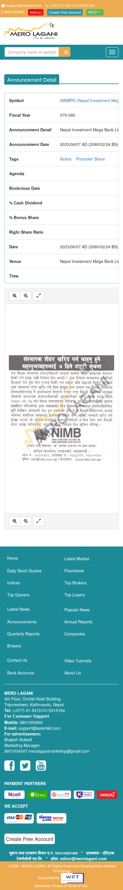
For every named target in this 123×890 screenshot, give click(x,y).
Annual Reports (78, 621)
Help (93, 12)
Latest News (18, 609)
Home (12, 558)
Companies (74, 634)
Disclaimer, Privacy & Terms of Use (61, 885)
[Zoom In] (14, 296)
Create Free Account (65, 12)
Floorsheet (74, 570)
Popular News (77, 609)
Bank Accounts (20, 673)
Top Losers (74, 595)
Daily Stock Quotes (24, 570)
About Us (72, 673)
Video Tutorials (77, 660)
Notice (66, 159)
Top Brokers (75, 582)
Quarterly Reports (23, 634)
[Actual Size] (38, 296)
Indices (13, 582)
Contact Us (17, 660)
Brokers (14, 646)
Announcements (22, 621)
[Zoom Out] (25, 296)
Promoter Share (90, 159)
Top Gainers (18, 595)
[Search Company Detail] (64, 52)
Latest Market (76, 558)
